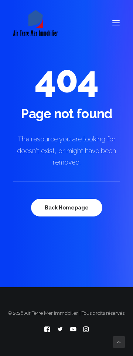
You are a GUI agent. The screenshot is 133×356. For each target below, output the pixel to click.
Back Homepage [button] (67, 208)
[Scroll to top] (119, 341)
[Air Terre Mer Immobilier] (35, 23)
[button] (116, 23)
